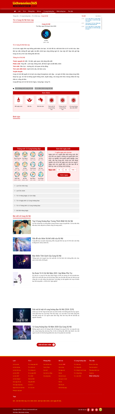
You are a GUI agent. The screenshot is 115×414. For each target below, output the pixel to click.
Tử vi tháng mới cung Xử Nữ (24, 88)
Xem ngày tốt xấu (17, 381)
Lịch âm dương (16, 367)
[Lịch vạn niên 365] (25, 4)
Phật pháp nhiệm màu (94, 370)
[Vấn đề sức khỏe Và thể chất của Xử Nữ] (22, 251)
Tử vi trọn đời (31, 387)
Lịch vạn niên (16, 364)
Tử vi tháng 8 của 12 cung (80, 370)
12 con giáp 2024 (32, 373)
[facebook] (89, 411)
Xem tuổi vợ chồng (47, 373)
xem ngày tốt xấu (55, 401)
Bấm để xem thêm (45, 345)
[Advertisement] (73, 4)
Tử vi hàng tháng (78, 373)
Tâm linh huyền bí (93, 367)
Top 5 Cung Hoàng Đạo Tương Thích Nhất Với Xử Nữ (52, 221)
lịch (14, 401)
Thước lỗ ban (46, 367)
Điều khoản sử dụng (24, 412)
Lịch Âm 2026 (20, 191)
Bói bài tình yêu (62, 376)
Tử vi (24, 11)
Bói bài (60, 373)
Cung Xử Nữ (44, 16)
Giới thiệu (15, 412)
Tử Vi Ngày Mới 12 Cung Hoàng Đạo (28, 200)
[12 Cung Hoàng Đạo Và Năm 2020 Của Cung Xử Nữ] (22, 339)
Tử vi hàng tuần (77, 367)
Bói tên (60, 381)
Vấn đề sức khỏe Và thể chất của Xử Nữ (47, 238)
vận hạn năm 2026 (43, 401)
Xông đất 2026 (31, 381)
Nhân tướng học (61, 11)
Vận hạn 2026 (31, 379)
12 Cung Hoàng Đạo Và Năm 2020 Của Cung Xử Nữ (52, 327)
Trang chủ (15, 16)
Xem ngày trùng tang (17, 384)
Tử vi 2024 (30, 376)
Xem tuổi (45, 370)
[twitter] (93, 411)
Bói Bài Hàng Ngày (22, 210)
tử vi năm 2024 (32, 401)
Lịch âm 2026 (16, 373)
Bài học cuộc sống (93, 364)
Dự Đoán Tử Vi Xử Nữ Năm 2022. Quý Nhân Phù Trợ (52, 273)
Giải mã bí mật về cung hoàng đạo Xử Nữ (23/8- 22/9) (53, 309)
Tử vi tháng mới (32, 370)
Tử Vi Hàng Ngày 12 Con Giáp (26, 195)
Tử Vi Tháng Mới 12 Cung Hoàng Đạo (28, 205)
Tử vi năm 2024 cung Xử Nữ (44, 88)
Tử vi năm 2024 (77, 376)
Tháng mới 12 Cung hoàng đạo (29, 149)
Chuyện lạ (91, 373)
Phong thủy (31, 11)
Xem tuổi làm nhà (47, 364)
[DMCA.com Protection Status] (100, 411)
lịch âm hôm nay (21, 401)
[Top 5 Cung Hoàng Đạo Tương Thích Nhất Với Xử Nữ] (22, 233)
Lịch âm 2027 (16, 376)
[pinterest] (97, 411)
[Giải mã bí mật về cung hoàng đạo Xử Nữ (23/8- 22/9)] (22, 322)
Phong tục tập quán (17, 390)
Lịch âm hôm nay (17, 370)
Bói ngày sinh (62, 370)
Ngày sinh (52, 170)
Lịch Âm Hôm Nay (22, 186)
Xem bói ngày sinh (63, 149)
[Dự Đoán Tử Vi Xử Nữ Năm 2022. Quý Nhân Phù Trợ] (22, 285)
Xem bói (61, 364)
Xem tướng (61, 367)
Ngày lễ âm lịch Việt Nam (18, 387)
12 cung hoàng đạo (48, 11)
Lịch (19, 11)
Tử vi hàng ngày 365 (33, 364)
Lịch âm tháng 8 (16, 379)
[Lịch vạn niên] (15, 11)
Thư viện (70, 11)
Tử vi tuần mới (31, 367)
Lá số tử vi (30, 384)
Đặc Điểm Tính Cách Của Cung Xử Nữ (46, 256)
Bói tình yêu (61, 384)
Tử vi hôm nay (36, 16)
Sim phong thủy (47, 376)
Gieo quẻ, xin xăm (63, 379)
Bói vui (39, 11)
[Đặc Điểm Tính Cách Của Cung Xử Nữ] (22, 268)
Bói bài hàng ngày (63, 387)
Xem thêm (46, 93)
